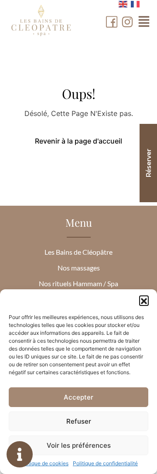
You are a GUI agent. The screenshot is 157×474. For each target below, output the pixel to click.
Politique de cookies (43, 463)
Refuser (78, 421)
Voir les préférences (79, 445)
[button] (144, 300)
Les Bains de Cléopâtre (78, 252)
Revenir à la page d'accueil (78, 141)
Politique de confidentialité (105, 463)
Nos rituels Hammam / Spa (78, 283)
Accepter (78, 397)
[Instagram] (127, 22)
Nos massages (79, 267)
